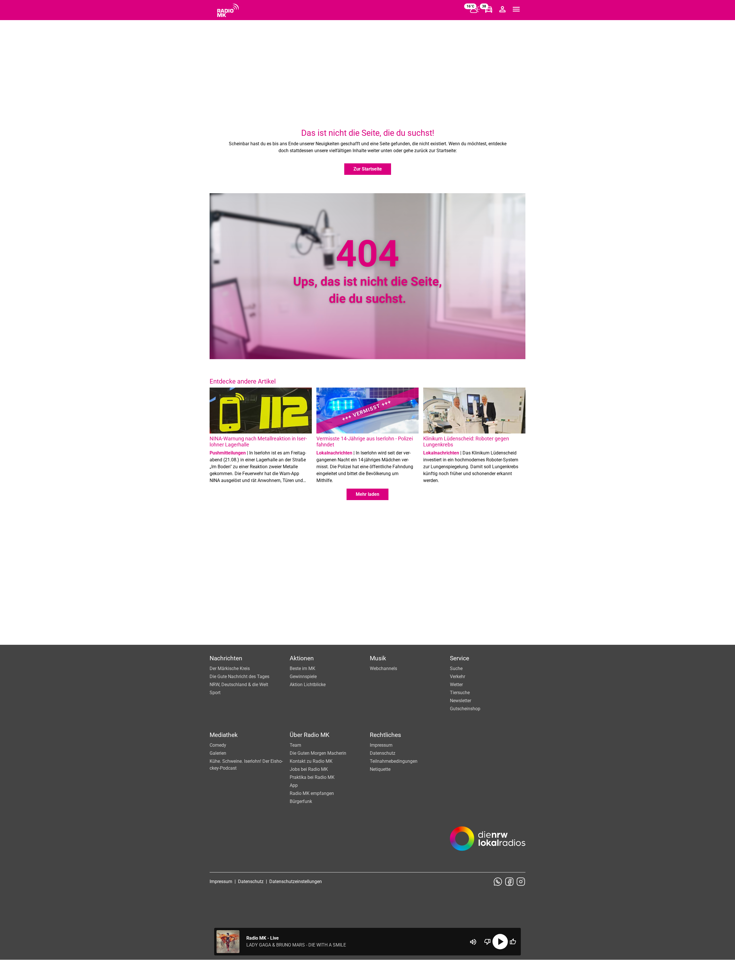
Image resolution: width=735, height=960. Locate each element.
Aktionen (302, 658)
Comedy (218, 745)
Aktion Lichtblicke (308, 684)
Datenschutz (382, 753)
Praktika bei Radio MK (312, 777)
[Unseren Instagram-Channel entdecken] (520, 881)
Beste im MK (302, 668)
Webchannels (383, 668)
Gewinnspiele (303, 676)
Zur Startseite (367, 169)
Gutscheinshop (465, 708)
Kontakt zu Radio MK (311, 761)
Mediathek (224, 734)
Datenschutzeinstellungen (295, 881)
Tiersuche (460, 692)
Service (459, 658)
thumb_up (512, 941)
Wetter (456, 684)
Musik (378, 658)
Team (295, 745)
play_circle (500, 941)
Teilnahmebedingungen (393, 761)
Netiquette (380, 769)
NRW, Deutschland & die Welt (239, 684)
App (294, 785)
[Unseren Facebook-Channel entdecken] (509, 881)
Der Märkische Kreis (230, 668)
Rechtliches (385, 734)
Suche (456, 668)
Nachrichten (226, 658)
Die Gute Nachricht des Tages (239, 676)
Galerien (218, 753)
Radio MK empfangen (312, 793)
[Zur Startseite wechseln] (228, 10)
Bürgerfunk (301, 801)
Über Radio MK (309, 734)
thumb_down (487, 941)
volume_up (473, 942)
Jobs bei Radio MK (309, 769)
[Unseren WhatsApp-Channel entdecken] (497, 881)
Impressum (381, 745)
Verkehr (457, 676)
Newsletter (460, 700)
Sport (215, 692)
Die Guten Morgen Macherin (318, 753)
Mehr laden (367, 494)
